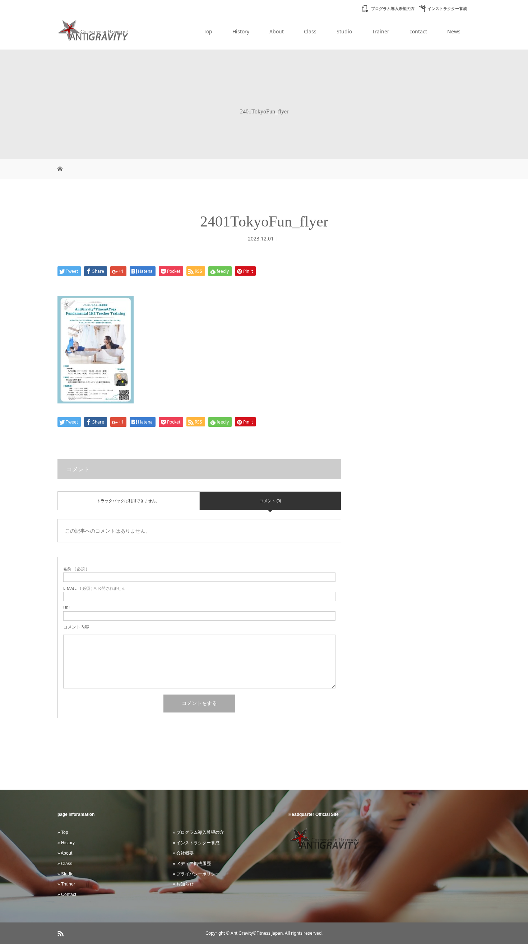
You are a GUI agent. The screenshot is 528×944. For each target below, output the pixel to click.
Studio (344, 31)
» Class (64, 863)
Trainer (380, 31)
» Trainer (66, 884)
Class (310, 31)
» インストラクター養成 (196, 842)
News (453, 31)
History (240, 31)
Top (208, 31)
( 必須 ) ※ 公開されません (94, 588)
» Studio (65, 874)
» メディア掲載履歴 (192, 863)
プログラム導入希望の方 (392, 8)
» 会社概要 (183, 853)
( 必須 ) (75, 569)
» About (64, 853)
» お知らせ (183, 884)
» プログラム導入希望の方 (198, 832)
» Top (62, 832)
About (276, 31)
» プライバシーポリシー (196, 874)
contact (418, 31)
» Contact (66, 894)
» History (66, 842)
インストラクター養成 (447, 8)
